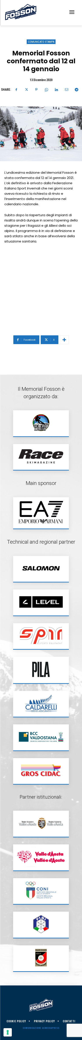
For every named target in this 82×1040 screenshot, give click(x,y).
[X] (26, 89)
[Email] (66, 89)
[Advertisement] (41, 291)
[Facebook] (16, 89)
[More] (64, 339)
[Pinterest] (36, 89)
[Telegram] (76, 89)
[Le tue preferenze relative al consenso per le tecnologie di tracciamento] (7, 1032)
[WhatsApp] (46, 89)
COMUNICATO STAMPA (41, 41)
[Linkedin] (56, 89)
